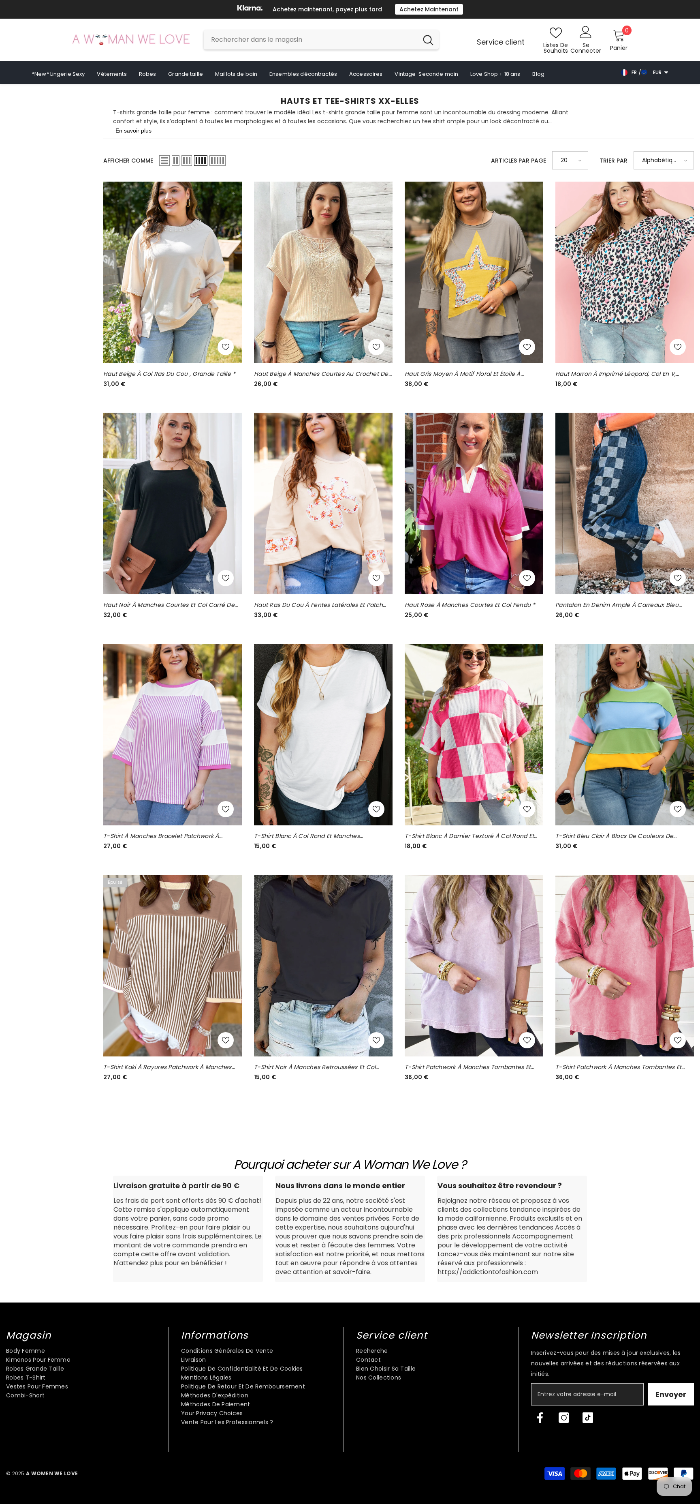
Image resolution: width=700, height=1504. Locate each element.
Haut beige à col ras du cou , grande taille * (169, 374)
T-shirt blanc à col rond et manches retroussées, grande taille (307, 836)
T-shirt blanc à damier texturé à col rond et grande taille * (469, 836)
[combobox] (311, 39)
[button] (164, 160)
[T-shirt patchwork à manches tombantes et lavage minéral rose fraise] (624, 965)
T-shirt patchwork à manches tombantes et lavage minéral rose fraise (618, 1067)
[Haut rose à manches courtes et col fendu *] (474, 503)
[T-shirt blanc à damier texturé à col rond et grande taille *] (474, 734)
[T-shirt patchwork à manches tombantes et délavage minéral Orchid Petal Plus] (474, 965)
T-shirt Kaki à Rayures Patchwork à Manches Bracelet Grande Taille (167, 1067)
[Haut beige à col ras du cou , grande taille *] (172, 272)
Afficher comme (128, 160)
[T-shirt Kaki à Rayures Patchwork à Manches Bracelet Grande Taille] (172, 965)
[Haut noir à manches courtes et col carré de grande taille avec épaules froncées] (172, 503)
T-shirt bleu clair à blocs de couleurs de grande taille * (614, 836)
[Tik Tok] (588, 1418)
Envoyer (670, 1394)
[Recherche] (321, 39)
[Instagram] (564, 1418)
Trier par (613, 160)
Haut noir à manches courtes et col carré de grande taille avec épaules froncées (169, 605)
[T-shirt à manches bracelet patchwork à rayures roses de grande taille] (172, 734)
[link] (188, 1229)
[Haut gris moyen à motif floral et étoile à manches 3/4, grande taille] (474, 272)
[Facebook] (540, 1418)
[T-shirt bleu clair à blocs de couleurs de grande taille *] (624, 734)
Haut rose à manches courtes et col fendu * (470, 605)
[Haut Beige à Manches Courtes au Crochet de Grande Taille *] (323, 272)
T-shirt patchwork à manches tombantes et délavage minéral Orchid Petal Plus (468, 1067)
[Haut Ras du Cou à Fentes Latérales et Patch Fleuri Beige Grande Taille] (323, 503)
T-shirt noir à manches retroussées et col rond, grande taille (315, 1067)
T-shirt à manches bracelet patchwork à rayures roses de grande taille (161, 836)
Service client (501, 42)
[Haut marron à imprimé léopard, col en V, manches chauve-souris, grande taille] (624, 272)
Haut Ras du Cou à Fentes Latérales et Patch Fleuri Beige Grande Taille (318, 605)
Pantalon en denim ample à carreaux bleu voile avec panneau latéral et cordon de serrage (617, 605)
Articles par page (518, 160)
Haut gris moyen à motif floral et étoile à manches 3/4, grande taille (463, 374)
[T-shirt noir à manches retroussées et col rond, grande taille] (323, 965)
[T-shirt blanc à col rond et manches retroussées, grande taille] (323, 734)
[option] (350, 9)
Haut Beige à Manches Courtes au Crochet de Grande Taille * (321, 374)
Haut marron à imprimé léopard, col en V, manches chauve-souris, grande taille (615, 374)
